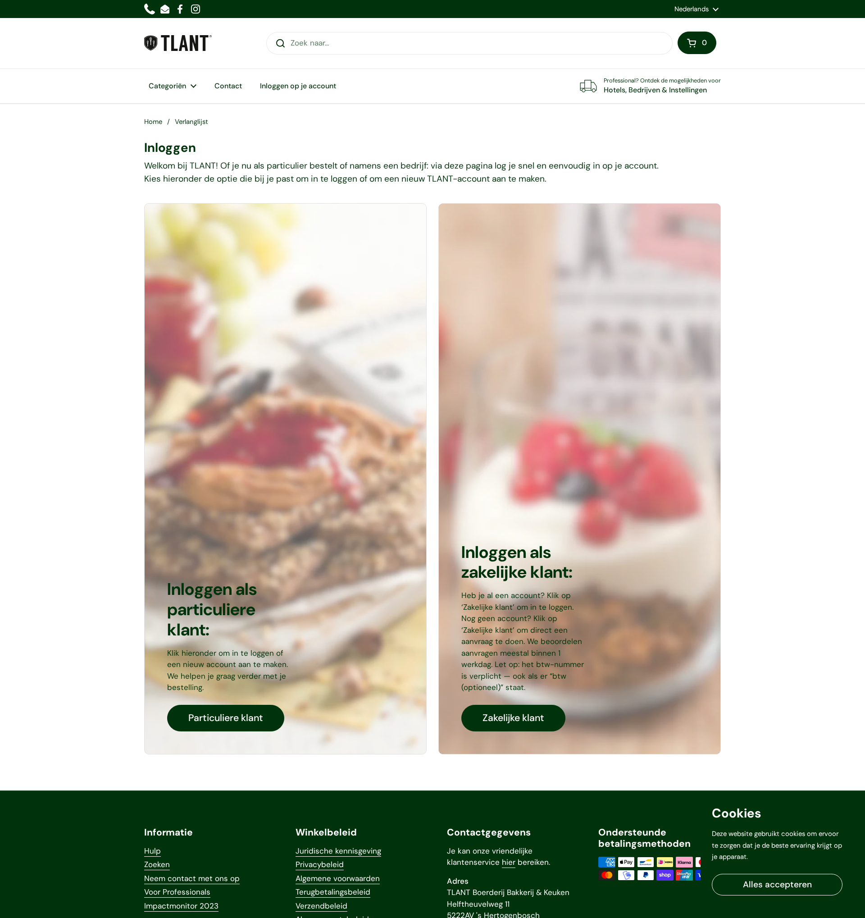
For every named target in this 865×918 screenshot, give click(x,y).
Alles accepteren (777, 884)
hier (508, 862)
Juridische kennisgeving (338, 851)
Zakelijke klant (513, 718)
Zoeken (157, 864)
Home (153, 121)
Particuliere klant (225, 718)
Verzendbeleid (321, 906)
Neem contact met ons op (192, 878)
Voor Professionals (177, 892)
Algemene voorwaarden (338, 878)
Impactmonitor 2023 (181, 906)
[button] (697, 43)
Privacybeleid (320, 864)
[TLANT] (178, 43)
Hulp (152, 851)
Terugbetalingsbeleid (333, 892)
